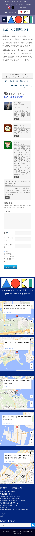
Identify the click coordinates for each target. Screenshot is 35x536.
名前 (6, 233)
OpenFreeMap (23, 334)
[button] (17, 316)
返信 (16, 119)
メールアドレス (9, 239)
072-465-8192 (22, 7)
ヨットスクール (12, 77)
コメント (7, 211)
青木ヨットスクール (24, 1)
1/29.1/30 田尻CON (13, 97)
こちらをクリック (12, 503)
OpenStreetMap (30, 334)
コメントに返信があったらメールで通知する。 (9, 256)
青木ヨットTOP (11, 1)
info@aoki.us (12, 12)
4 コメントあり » (24, 77)
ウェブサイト (9, 246)
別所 (13, 74)
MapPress (19, 334)
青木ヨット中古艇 (26, 4)
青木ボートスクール (11, 4)
